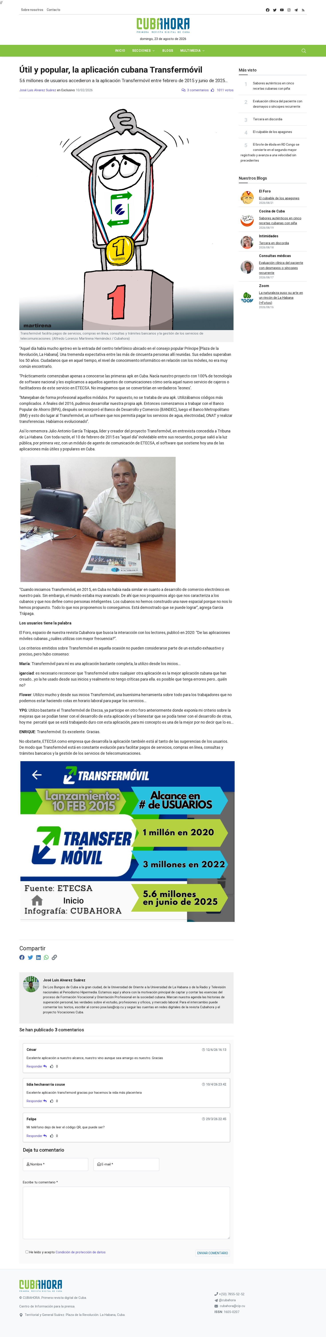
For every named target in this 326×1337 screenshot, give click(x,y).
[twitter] (274, 10)
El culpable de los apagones (272, 132)
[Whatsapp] (47, 958)
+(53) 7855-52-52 (231, 1294)
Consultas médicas (275, 256)
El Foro (265, 191)
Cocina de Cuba (272, 211)
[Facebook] (22, 958)
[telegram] (296, 10)
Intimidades (268, 236)
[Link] (54, 958)
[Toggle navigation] (304, 51)
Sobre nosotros (32, 10)
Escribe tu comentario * (40, 1182)
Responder (35, 1066)
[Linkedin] (39, 958)
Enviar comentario (212, 1253)
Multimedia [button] (190, 50)
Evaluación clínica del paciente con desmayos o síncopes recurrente (281, 268)
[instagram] (289, 10)
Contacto (53, 10)
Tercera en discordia (267, 119)
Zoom (264, 286)
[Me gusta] (51, 1066)
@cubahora (227, 1300)
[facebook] (267, 10)
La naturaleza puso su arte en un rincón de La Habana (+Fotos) (281, 298)
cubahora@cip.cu (232, 1306)
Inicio (120, 50)
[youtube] (281, 10)
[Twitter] (31, 958)
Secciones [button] (141, 50)
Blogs (167, 50)
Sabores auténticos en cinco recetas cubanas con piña (280, 220)
